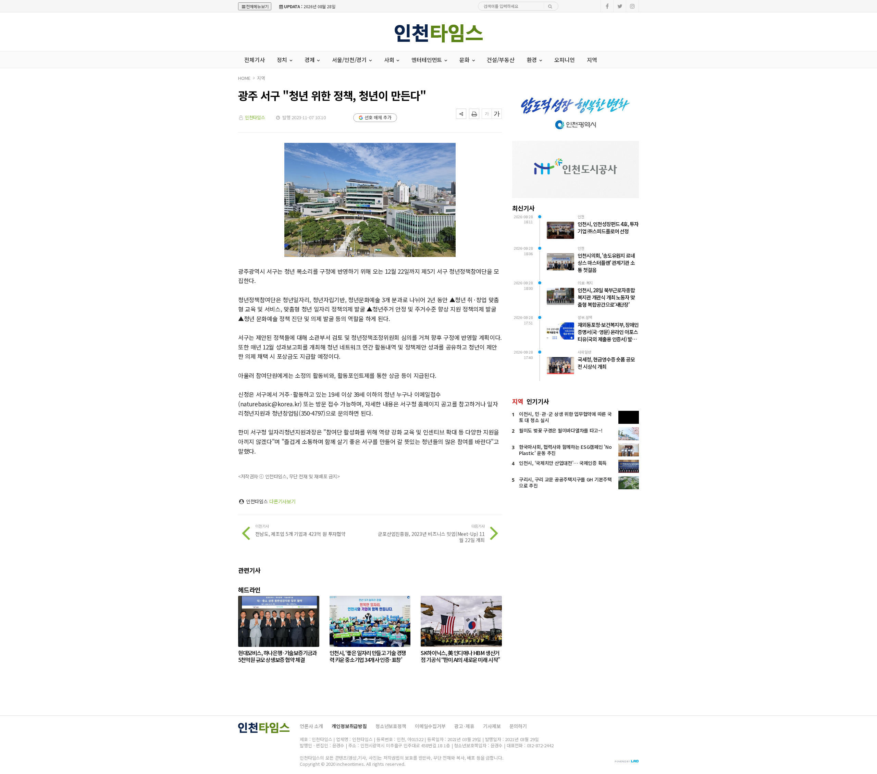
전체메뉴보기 (257, 6)
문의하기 (518, 726)
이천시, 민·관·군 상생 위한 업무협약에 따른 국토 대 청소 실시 (565, 416)
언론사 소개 (311, 726)
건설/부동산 (500, 60)
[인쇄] (474, 114)
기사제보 (492, 726)
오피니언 (564, 60)
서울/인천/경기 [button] (350, 60)
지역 (592, 60)
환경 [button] (533, 60)
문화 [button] (465, 60)
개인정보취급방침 (349, 726)
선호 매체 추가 (378, 117)
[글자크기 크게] (497, 114)
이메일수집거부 (430, 726)
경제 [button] (310, 60)
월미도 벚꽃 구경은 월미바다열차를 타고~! (561, 430)
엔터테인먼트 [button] (427, 60)
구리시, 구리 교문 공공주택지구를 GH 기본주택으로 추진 (565, 482)
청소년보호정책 (390, 726)
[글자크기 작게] (487, 114)
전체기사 (254, 60)
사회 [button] (390, 60)
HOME (244, 78)
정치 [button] (282, 60)
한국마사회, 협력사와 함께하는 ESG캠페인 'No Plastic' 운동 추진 (565, 449)
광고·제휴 (464, 726)
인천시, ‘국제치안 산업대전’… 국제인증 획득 (563, 462)
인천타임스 (255, 117)
